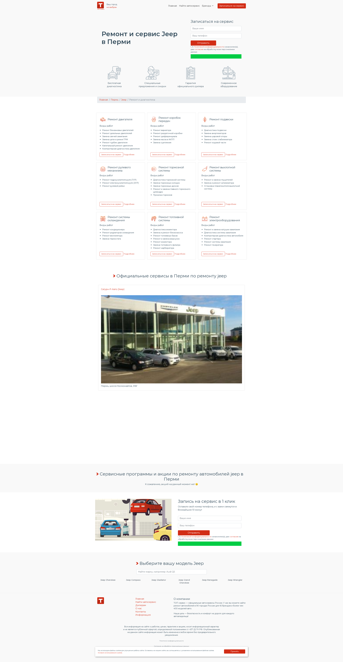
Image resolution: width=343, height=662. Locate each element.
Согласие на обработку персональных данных (171, 646)
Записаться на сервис (231, 6)
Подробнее (129, 155)
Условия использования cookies (110, 653)
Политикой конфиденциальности (209, 47)
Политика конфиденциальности (171, 641)
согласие (199, 49)
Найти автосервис (189, 6)
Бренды (207, 6)
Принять (234, 651)
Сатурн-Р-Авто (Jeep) (112, 289)
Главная (172, 6)
